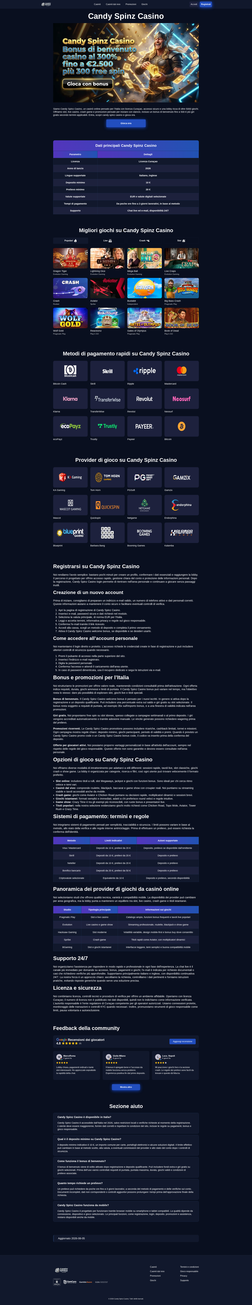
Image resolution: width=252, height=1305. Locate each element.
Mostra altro (126, 1087)
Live (105, 240)
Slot (179, 240)
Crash (142, 240)
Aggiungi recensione (182, 1041)
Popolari (68, 240)
